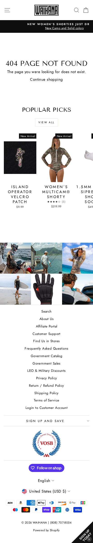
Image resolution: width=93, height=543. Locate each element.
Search (46, 311)
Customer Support (46, 333)
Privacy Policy (46, 378)
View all (46, 122)
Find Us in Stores (46, 341)
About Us (46, 318)
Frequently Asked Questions (46, 348)
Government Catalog (47, 355)
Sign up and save (45, 421)
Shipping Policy (46, 393)
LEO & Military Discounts (46, 370)
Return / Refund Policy (46, 385)
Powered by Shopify (46, 530)
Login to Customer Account (47, 407)
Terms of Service (46, 400)
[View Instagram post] (15, 258)
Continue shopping (46, 79)
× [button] (89, 539)
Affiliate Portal (46, 326)
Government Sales (46, 363)
